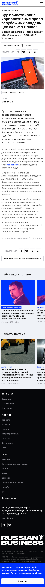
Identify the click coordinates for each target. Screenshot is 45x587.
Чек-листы (7, 443)
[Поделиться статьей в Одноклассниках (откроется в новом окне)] (29, 51)
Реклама (6, 459)
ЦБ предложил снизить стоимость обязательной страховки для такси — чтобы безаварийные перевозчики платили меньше (17, 375)
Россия (21, 92)
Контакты (6, 408)
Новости (6, 10)
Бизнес (13, 92)
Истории (5, 425)
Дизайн (5, 487)
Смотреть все (8, 498)
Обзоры (5, 438)
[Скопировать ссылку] (35, 51)
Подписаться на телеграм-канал (21, 259)
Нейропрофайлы (10, 434)
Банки (15, 10)
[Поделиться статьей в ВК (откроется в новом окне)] (23, 51)
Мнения (5, 429)
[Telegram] (3, 525)
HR (2, 492)
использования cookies (13, 570)
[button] (41, 3)
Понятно (22, 581)
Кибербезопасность (12, 483)
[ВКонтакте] (9, 525)
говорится (12, 165)
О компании (7, 404)
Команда (6, 399)
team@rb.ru (7, 518)
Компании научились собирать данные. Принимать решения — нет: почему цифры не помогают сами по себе (17, 315)
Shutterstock (36, 238)
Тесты (4, 448)
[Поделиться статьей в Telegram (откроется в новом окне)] (18, 51)
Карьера (5, 478)
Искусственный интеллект (15, 464)
